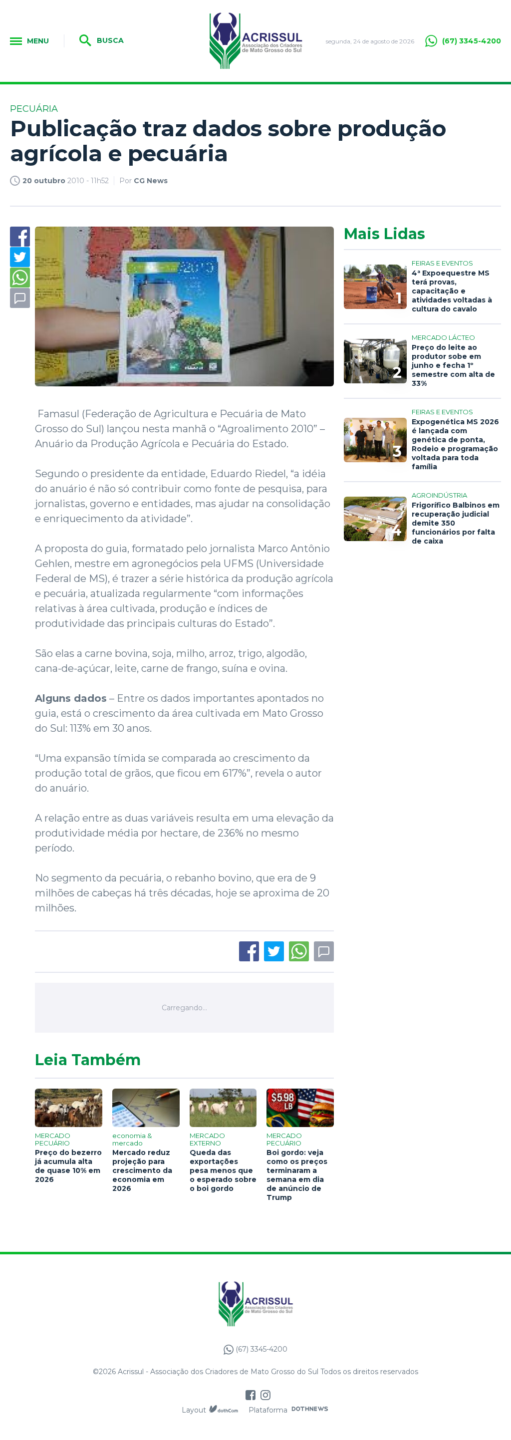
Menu (38, 40)
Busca (109, 40)
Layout (194, 1410)
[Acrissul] (255, 41)
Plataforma (268, 1410)
